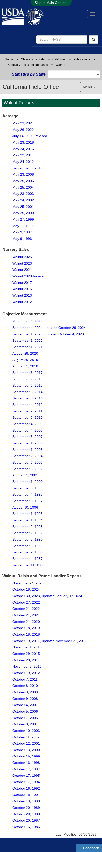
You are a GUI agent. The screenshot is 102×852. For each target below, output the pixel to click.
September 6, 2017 (27, 373)
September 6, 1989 (27, 546)
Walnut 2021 (22, 270)
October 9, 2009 (25, 692)
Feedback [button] (90, 848)
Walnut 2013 (22, 295)
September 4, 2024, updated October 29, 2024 (49, 328)
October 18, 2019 (26, 628)
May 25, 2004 (23, 187)
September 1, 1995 (27, 514)
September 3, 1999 (27, 488)
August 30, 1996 (25, 507)
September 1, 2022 (27, 340)
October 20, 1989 (26, 808)
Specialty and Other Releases (28, 65)
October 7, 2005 (25, 718)
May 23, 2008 (23, 174)
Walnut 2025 (22, 257)
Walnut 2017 (22, 282)
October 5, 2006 (25, 711)
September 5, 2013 (27, 398)
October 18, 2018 (26, 634)
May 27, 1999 (23, 219)
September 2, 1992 (27, 533)
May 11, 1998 (23, 226)
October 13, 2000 (26, 750)
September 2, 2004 (27, 456)
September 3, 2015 (27, 385)
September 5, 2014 (27, 392)
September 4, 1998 (27, 494)
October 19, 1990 (26, 801)
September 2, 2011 (27, 411)
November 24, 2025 (28, 583)
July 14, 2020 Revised (29, 136)
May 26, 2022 (23, 130)
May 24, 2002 (23, 200)
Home (9, 59)
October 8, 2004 (25, 724)
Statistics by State (33, 59)
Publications (82, 59)
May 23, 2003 (23, 194)
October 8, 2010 (25, 686)
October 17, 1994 (26, 782)
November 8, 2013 (27, 666)
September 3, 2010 (27, 168)
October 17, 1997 (26, 769)
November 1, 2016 (27, 647)
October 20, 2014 (26, 660)
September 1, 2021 (27, 347)
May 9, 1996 (22, 239)
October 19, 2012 (26, 673)
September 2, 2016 (27, 379)
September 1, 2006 (27, 443)
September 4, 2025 (27, 321)
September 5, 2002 (27, 469)
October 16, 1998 (26, 763)
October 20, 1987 (26, 820)
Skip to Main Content (51, 3)
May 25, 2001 (23, 206)
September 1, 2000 (27, 482)
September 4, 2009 (27, 424)
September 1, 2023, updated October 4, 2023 (48, 334)
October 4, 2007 (25, 705)
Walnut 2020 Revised (29, 276)
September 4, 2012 (27, 405)
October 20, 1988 (26, 814)
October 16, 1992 (26, 788)
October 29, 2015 (26, 654)
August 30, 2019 (25, 360)
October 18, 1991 (26, 795)
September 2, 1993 (27, 527)
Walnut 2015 (22, 289)
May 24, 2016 (23, 149)
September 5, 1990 (27, 539)
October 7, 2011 (25, 679)
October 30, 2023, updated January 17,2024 (47, 596)
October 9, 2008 (25, 699)
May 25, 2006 (23, 181)
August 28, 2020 (25, 353)
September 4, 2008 (27, 430)
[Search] (93, 39)
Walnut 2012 (22, 302)
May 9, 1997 (22, 232)
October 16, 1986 (26, 827)
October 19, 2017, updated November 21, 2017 (49, 641)
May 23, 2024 (23, 123)
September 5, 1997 (27, 501)
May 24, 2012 (23, 162)
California (59, 59)
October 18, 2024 (26, 589)
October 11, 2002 (26, 737)
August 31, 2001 (25, 475)
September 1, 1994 (27, 520)
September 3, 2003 (27, 462)
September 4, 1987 (27, 559)
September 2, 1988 (27, 552)
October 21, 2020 (26, 622)
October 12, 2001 (26, 743)
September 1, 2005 (27, 450)
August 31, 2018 (25, 366)
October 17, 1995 (26, 775)
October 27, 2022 (26, 602)
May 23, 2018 (23, 142)
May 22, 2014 (23, 155)
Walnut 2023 (22, 263)
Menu (88, 87)
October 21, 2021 (26, 615)
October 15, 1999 (26, 756)
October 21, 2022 (26, 609)
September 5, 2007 (27, 437)
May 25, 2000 (23, 213)
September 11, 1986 (28, 565)
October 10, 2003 (26, 731)
